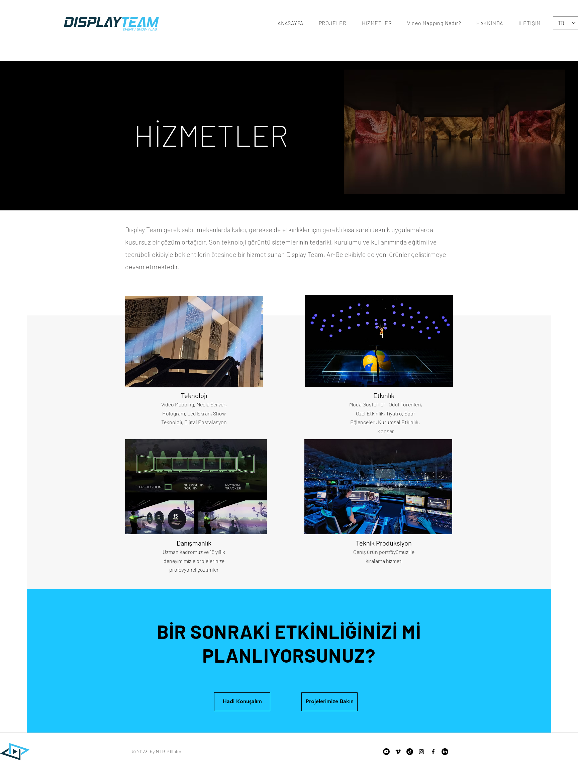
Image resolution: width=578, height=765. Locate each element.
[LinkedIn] (445, 751)
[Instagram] (421, 751)
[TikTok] (409, 751)
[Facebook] (433, 751)
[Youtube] (386, 751)
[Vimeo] (398, 751)
